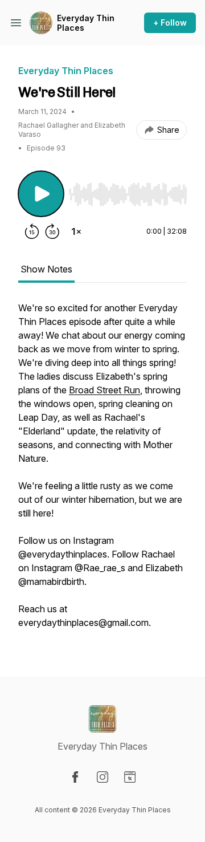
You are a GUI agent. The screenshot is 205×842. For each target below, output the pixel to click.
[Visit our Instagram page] (102, 777)
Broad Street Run (104, 390)
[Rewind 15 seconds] (32, 231)
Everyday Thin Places (85, 23)
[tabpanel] (102, 471)
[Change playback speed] (76, 231)
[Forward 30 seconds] (52, 231)
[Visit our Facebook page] (75, 777)
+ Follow (170, 22)
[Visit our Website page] (130, 777)
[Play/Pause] (41, 194)
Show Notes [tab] (46, 269)
